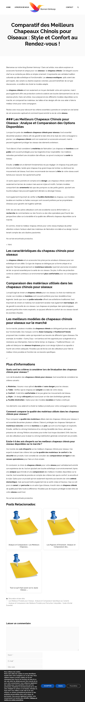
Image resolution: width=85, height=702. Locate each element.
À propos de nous (22, 7)
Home (8, 7)
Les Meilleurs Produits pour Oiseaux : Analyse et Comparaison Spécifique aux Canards (39, 601)
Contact (69, 7)
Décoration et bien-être (17, 598)
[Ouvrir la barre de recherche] (78, 7)
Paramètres (73, 686)
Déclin (60, 686)
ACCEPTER (47, 686)
